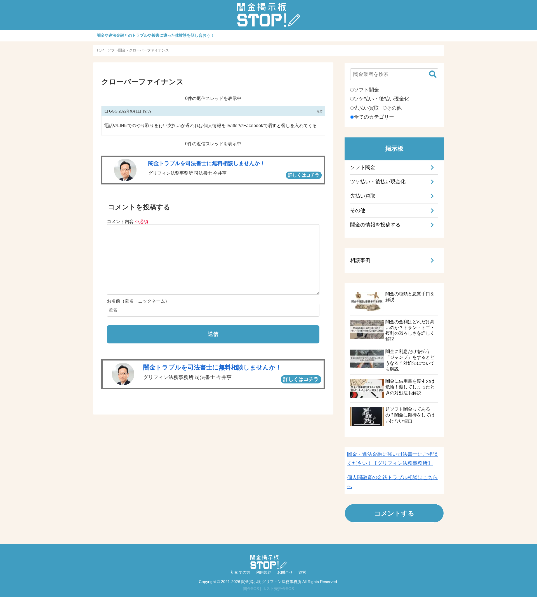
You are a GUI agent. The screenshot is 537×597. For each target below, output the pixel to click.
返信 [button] (319, 111)
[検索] (432, 74)
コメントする (394, 513)
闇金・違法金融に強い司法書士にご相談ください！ (392, 458)
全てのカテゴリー (374, 117)
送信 (213, 334)
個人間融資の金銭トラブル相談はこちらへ (392, 482)
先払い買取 (366, 108)
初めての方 (240, 572)
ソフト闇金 (116, 50)
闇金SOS (251, 588)
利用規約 (264, 572)
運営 (302, 572)
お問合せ (285, 572)
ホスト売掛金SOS (278, 588)
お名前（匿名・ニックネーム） (138, 301)
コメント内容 (127, 221)
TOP (100, 50)
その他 (394, 108)
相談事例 (360, 260)
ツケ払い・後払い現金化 (381, 99)
